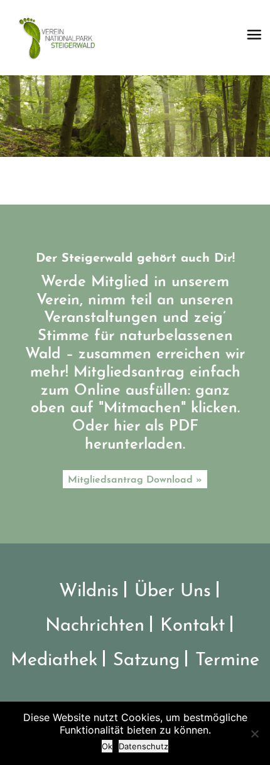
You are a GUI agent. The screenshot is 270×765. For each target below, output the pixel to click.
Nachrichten (94, 626)
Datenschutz (143, 746)
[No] (254, 733)
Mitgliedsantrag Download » (135, 480)
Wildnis (89, 591)
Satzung (146, 660)
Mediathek (54, 660)
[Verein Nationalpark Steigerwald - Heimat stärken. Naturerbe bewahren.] (61, 38)
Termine (227, 660)
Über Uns (172, 591)
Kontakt (192, 626)
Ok (107, 746)
